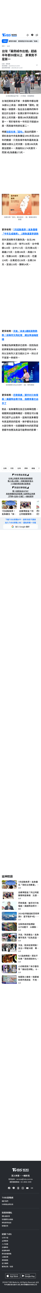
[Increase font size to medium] (27, 35)
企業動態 (5, 1241)
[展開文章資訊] (37, 65)
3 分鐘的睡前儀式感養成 (20, 483)
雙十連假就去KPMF (20, 491)
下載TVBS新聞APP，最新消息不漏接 (20, 519)
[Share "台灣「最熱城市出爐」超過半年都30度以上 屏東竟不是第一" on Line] (32, 35)
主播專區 (5, 1247)
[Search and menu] (37, 35)
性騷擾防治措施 (7, 1219)
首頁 (3, 46)
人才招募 (5, 1244)
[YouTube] (27, 1188)
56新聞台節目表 (7, 1204)
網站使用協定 (6, 1222)
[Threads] (18, 1188)
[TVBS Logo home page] (9, 35)
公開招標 (5, 1257)
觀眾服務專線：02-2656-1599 (20, 1182)
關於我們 (5, 1201)
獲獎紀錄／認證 (7, 1266)
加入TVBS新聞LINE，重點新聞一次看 (20, 522)
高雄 (33, 468)
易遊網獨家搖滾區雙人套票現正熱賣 (20, 493)
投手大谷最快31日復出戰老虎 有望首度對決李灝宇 (24, 41)
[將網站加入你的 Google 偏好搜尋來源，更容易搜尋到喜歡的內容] (20, 526)
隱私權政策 (6, 1216)
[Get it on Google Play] (28, 1275)
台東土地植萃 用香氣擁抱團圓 (20, 478)
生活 (8, 46)
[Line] (13, 1188)
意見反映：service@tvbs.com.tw (20, 1179)
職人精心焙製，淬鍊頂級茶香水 (20, 481)
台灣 (19, 468)
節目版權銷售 (6, 1253)
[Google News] (32, 1188)
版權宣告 (5, 1226)
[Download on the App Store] (12, 1275)
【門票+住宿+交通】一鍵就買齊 (20, 496)
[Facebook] (9, 1188)
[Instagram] (22, 1188)
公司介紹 (5, 1237)
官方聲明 (5, 1263)
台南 (4, 468)
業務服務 (5, 1260)
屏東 (26, 468)
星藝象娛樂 (6, 1250)
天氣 (12, 468)
